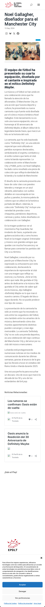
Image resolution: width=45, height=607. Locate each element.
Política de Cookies (10, 603)
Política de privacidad (25, 603)
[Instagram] (6, 33)
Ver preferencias (22, 598)
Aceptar (22, 585)
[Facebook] (18, 33)
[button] (41, 558)
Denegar (22, 591)
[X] (14, 33)
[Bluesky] (10, 33)
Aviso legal (37, 603)
